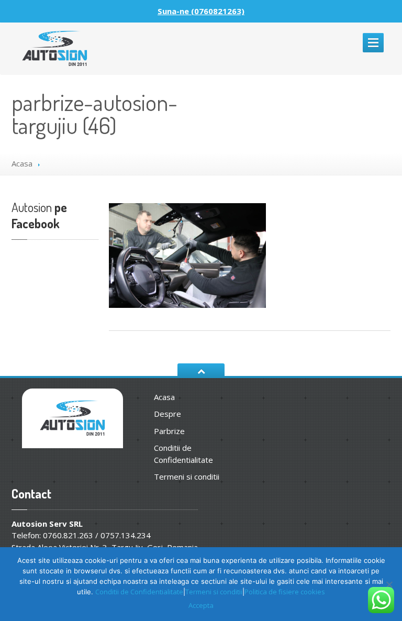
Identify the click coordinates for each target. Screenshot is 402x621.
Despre (167, 413)
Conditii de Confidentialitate (183, 453)
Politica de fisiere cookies (284, 591)
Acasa (22, 163)
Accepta (201, 605)
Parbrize (169, 431)
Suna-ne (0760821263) (201, 11)
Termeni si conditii (186, 476)
